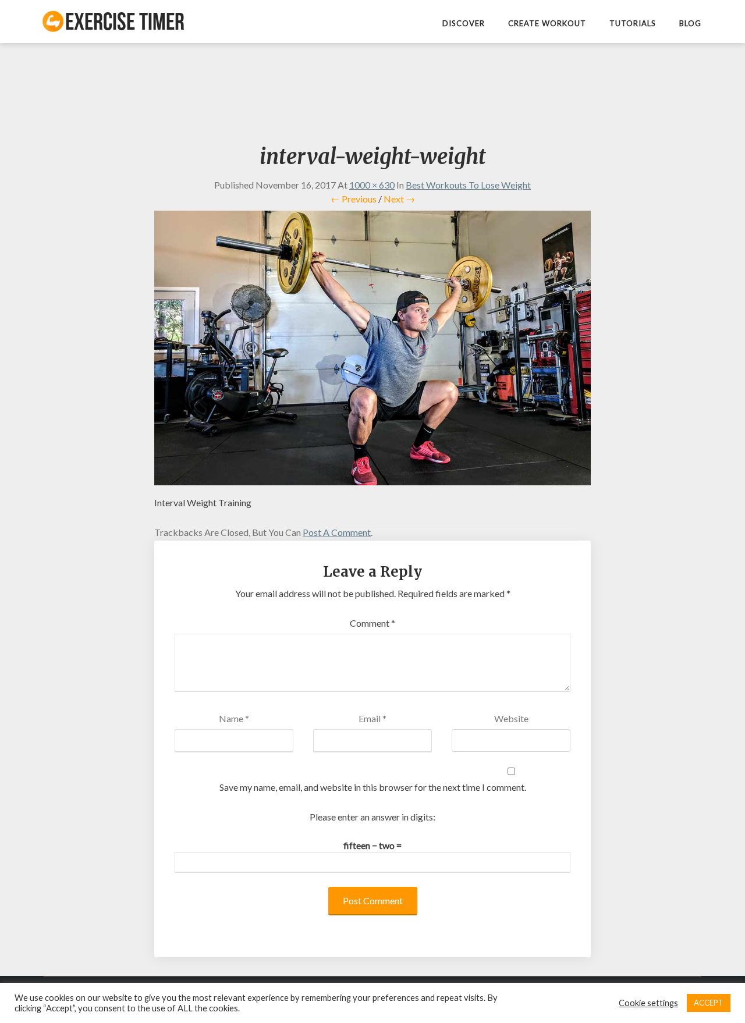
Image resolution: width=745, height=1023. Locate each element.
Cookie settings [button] (648, 1003)
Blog (690, 23)
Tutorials (632, 23)
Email (372, 718)
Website (511, 718)
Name (234, 718)
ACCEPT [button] (708, 1002)
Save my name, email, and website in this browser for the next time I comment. (372, 787)
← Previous (354, 198)
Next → (399, 198)
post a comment (337, 532)
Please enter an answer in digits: (372, 816)
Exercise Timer (125, 21)
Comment (372, 622)
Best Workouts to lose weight (468, 184)
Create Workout (547, 23)
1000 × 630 (372, 184)
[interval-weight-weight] (372, 348)
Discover (463, 23)
